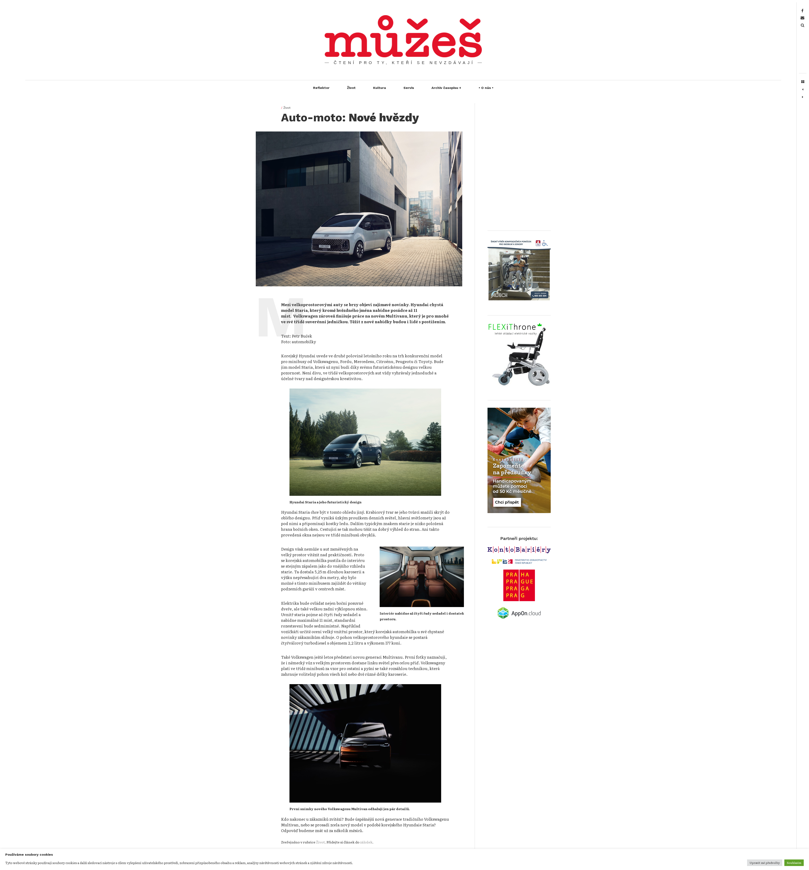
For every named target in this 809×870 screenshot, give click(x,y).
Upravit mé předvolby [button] (765, 863)
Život (351, 88)
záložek (366, 842)
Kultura (379, 88)
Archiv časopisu (446, 88)
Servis (408, 88)
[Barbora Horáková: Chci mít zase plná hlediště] (802, 97)
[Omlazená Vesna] (802, 89)
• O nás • (486, 88)
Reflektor (321, 88)
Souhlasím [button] (794, 863)
